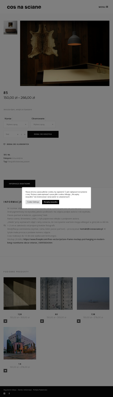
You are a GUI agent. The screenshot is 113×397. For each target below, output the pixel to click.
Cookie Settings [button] (33, 202)
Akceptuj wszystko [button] (50, 202)
